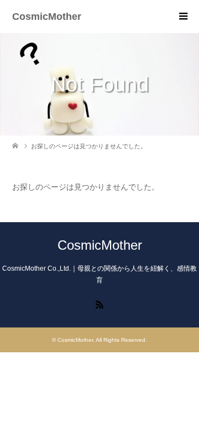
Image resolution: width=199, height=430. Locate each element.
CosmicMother (46, 16)
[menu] (182, 16)
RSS (99, 304)
